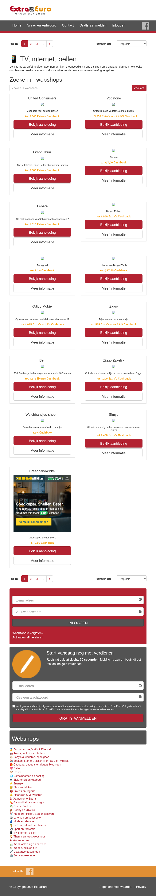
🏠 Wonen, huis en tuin (23, 848)
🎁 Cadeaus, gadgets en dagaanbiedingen (35, 764)
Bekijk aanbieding (42, 124)
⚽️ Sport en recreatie (22, 829)
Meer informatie (42, 133)
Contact (68, 25)
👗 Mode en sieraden (22, 821)
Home (16, 25)
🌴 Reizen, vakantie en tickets (28, 825)
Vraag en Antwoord (41, 25)
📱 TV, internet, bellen (23, 832)
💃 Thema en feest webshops (27, 836)
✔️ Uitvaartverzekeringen (25, 851)
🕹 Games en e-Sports (23, 798)
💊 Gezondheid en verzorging (27, 802)
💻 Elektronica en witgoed (25, 779)
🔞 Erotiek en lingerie (22, 791)
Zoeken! (139, 88)
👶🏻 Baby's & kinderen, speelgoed (29, 757)
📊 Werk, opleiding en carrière (28, 844)
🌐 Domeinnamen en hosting (27, 776)
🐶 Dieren (15, 772)
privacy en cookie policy (82, 706)
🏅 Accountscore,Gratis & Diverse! (30, 749)
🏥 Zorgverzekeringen (23, 855)
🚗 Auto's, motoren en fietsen (27, 753)
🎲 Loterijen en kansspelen (26, 817)
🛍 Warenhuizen (19, 840)
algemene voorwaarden (54, 706)
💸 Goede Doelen (20, 806)
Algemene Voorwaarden (115, 886)
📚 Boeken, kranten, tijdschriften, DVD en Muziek (39, 760)
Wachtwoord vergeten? (27, 633)
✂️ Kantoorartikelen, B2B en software (32, 814)
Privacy (141, 886)
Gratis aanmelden (93, 25)
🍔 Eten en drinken (21, 787)
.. (43, 43)
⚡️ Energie (16, 783)
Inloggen (118, 25)
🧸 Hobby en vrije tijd (22, 810)
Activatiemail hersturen (27, 637)
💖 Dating (15, 768)
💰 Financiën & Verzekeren (26, 795)
